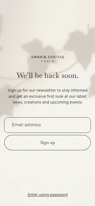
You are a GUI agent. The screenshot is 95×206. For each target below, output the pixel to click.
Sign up (47, 142)
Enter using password (48, 195)
